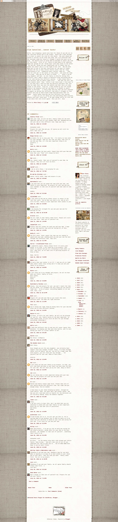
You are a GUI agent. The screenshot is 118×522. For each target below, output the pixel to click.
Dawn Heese (33, 472)
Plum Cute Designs (81, 253)
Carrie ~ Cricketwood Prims (39, 243)
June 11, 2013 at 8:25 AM (38, 193)
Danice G (33, 313)
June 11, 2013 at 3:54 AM (38, 124)
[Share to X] (55, 102)
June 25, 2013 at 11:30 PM (38, 459)
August (80, 298)
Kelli (32, 149)
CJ (31, 381)
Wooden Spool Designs (82, 263)
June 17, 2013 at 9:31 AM (38, 396)
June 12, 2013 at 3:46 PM (38, 310)
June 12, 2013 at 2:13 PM (38, 301)
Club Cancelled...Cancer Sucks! (82, 304)
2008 (78, 325)
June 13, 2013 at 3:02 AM (38, 322)
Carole (32, 335)
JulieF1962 (33, 196)
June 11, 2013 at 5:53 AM (38, 155)
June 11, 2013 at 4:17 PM (38, 240)
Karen (32, 270)
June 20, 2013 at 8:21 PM (38, 435)
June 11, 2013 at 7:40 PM (38, 257)
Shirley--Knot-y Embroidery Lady (40, 450)
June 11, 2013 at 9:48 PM (38, 281)
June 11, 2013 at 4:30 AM (38, 133)
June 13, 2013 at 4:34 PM (38, 359)
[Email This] (52, 102)
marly (32, 325)
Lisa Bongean (79, 251)
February (81, 311)
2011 (78, 318)
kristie (32, 215)
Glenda (32, 207)
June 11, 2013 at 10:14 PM (38, 292)
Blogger (67, 519)
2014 (78, 287)
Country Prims (34, 116)
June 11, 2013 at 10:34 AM (38, 212)
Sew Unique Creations (82, 260)
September (81, 296)
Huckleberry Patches (36, 284)
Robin (32, 260)
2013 (78, 289)
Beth (31, 296)
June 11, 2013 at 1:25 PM (38, 230)
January (81, 313)
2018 (78, 278)
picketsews (33, 414)
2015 (78, 285)
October (81, 293)
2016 (78, 282)
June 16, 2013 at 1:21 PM (38, 378)
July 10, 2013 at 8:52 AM (38, 469)
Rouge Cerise (34, 136)
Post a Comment (34, 481)
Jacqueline (33, 224)
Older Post (68, 487)
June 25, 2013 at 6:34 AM (38, 447)
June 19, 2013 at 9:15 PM (38, 423)
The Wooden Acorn (35, 343)
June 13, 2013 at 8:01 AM (38, 332)
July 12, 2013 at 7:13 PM (38, 478)
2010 (78, 321)
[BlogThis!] (54, 102)
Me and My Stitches (36, 174)
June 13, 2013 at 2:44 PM (38, 340)
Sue (31, 158)
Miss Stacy (85, 173)
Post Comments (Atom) (55, 491)
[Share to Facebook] (56, 102)
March (80, 309)
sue (31, 373)
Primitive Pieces (80, 255)
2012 (78, 316)
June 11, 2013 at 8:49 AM (38, 203)
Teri (31, 304)
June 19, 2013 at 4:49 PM (38, 411)
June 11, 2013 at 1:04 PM (38, 221)
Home (50, 487)
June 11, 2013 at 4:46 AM (38, 146)
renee (32, 399)
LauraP (32, 167)
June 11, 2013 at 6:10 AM (38, 164)
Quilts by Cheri (80, 258)
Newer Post (31, 487)
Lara (31, 462)
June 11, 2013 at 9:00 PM (38, 267)
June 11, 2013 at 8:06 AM (38, 178)
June (80, 300)
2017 (78, 280)
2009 (78, 323)
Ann (31, 362)
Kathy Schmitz (79, 248)
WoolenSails (34, 181)
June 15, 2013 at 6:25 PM (38, 369)
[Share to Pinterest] (58, 102)
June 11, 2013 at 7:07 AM (38, 171)
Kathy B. (33, 233)
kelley (32, 426)
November (81, 291)
